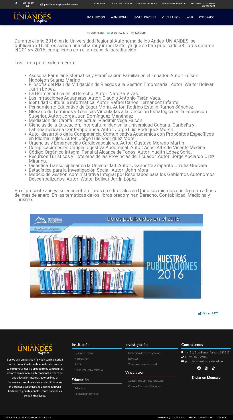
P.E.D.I (78, 364)
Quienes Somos (83, 353)
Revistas (133, 358)
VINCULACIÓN (171, 17)
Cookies (222, 418)
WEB (190, 17)
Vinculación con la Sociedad (144, 386)
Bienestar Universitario (174, 4)
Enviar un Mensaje (206, 377)
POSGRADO (206, 17)
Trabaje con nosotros (203, 4)
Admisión (99, 4)
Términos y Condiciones (171, 418)
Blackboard (208, 6)
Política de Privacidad (201, 418)
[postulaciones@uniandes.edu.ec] (41, 4)
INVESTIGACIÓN (145, 17)
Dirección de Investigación (144, 353)
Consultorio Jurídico (120, 4)
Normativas (81, 358)
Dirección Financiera (147, 4)
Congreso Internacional (142, 364)
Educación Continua (86, 393)
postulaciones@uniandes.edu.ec (61, 4)
